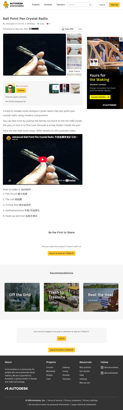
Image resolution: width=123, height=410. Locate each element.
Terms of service (55, 400)
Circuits (20, 24)
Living (65, 371)
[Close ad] (121, 39)
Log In (102, 4)
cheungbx (10, 24)
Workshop (50, 371)
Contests (48, 4)
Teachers (61, 4)
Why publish (85, 367)
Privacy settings (90, 400)
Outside (66, 375)
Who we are (85, 382)
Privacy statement (72, 400)
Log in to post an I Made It (61, 253)
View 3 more (74, 71)
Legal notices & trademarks (83, 404)
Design (49, 375)
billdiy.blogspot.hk (17, 101)
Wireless (31, 24)
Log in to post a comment (61, 349)
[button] (80, 29)
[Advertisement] (105, 73)
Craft (48, 379)
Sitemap (83, 379)
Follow (21, 90)
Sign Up (114, 4)
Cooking (66, 367)
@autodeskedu (111, 373)
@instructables (111, 367)
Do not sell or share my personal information (49, 404)
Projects (36, 4)
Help (82, 375)
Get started (85, 371)
